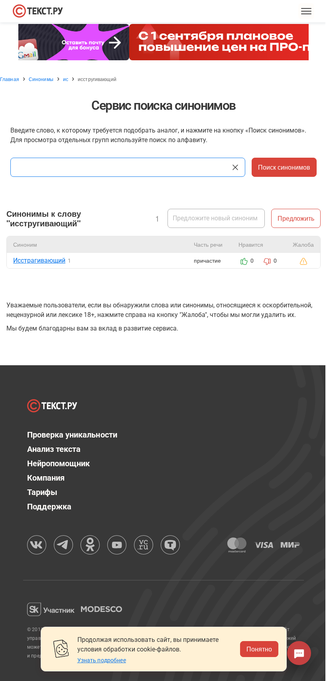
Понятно (256, 648)
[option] (161, 42)
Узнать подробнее (98, 660)
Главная (9, 79)
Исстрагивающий (39, 260)
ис (65, 79)
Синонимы (41, 79)
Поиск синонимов (281, 167)
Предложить (290, 218)
